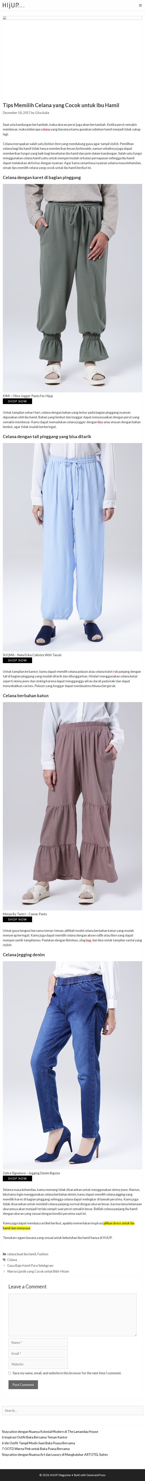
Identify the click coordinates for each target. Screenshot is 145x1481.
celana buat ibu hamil (21, 1254)
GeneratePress (96, 1475)
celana (45, 129)
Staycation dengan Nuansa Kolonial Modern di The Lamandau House (50, 1432)
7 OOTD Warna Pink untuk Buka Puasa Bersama (36, 1449)
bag (88, 940)
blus (100, 422)
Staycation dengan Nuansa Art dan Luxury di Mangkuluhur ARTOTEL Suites (55, 1455)
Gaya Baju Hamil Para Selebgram (30, 1265)
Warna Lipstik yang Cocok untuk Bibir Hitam (38, 1271)
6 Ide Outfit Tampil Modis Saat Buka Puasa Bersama (38, 1443)
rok (115, 671)
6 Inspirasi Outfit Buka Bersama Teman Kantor (35, 1437)
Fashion (42, 1254)
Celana (12, 1260)
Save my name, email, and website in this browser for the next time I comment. (67, 1373)
